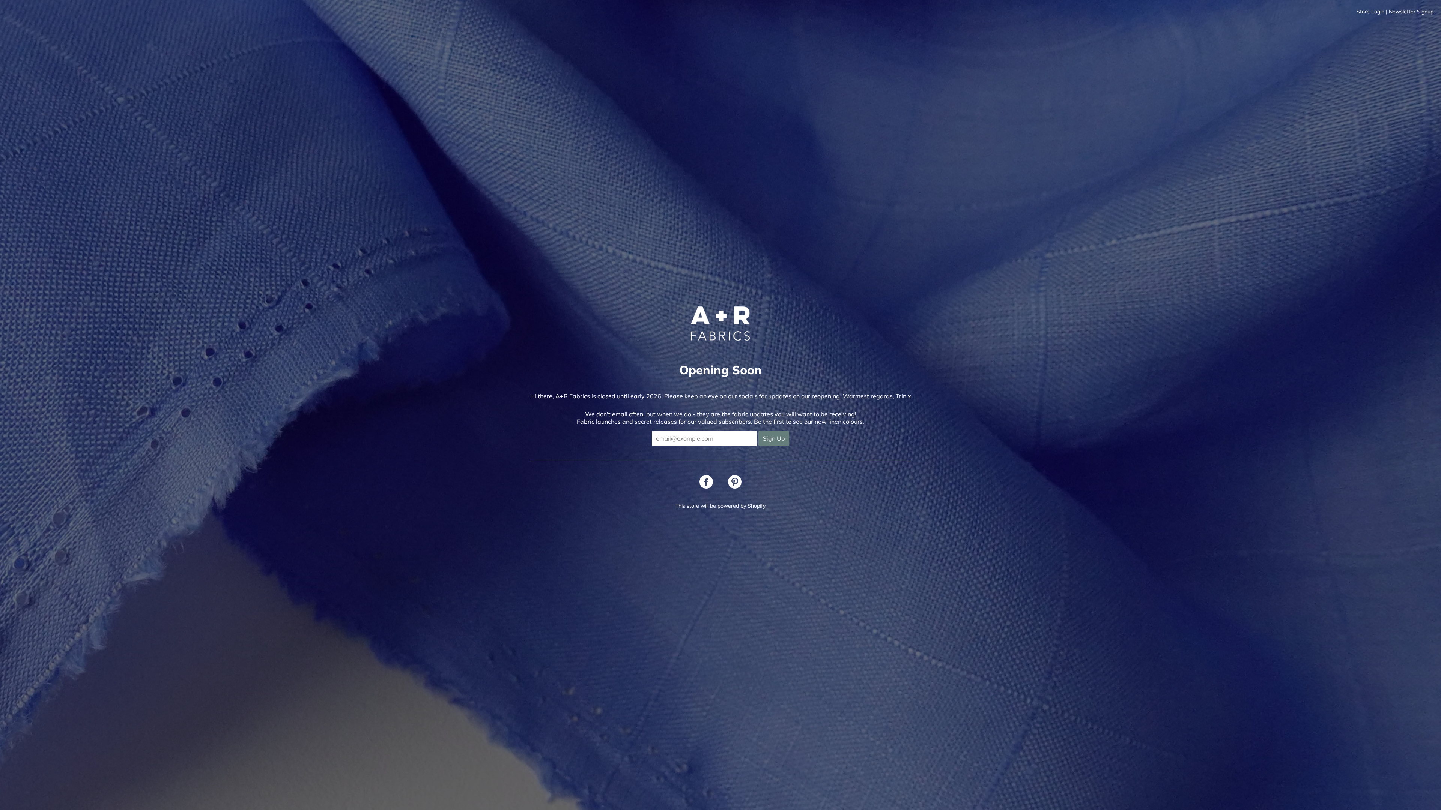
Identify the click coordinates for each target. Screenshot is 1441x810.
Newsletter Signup (1411, 11)
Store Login (1370, 11)
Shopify (757, 505)
